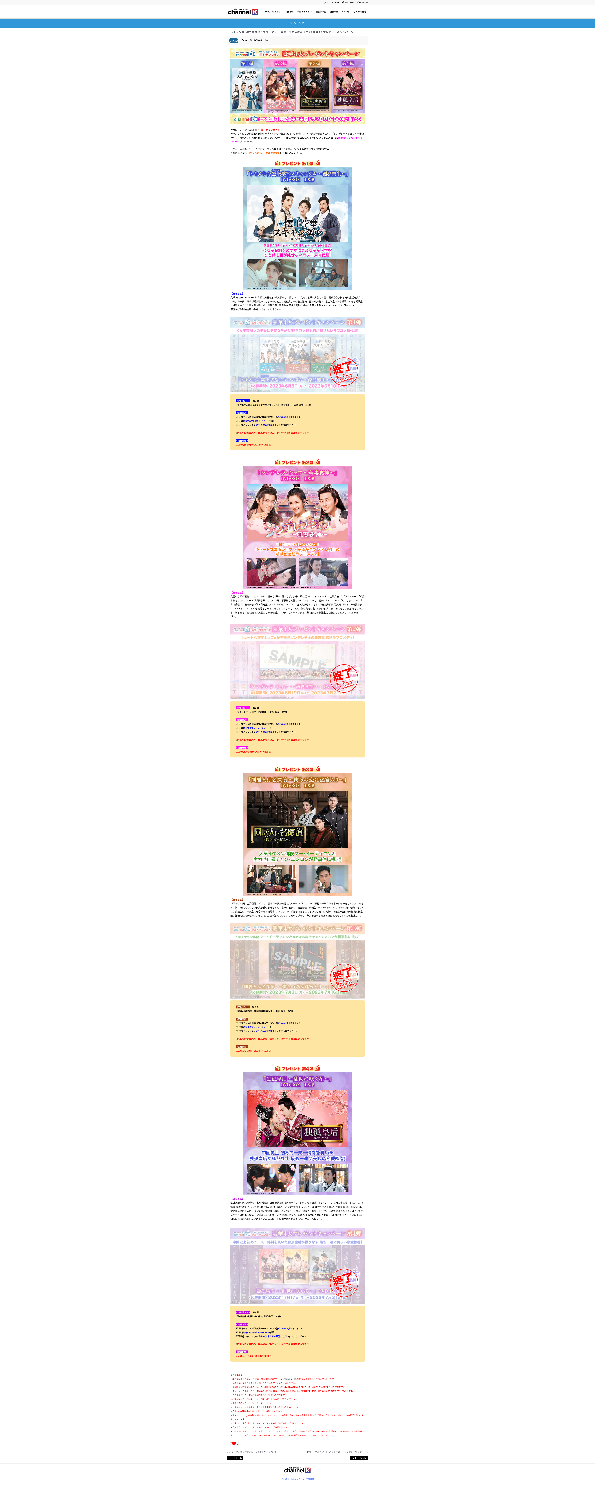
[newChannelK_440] (243, 11)
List (230, 1457)
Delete (363, 1457)
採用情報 (310, 1479)
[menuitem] (326, 3)
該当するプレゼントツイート (256, 420)
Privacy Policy (297, 1479)
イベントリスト (297, 23)
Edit (354, 1457)
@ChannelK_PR (284, 416)
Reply (239, 1457)
